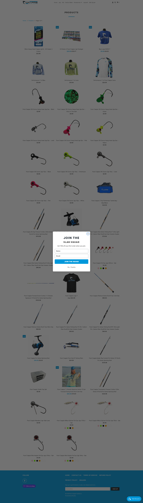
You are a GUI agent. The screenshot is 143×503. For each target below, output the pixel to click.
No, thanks (72, 267)
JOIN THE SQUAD (71, 262)
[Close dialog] (88, 233)
